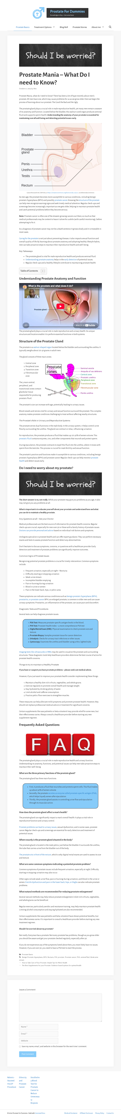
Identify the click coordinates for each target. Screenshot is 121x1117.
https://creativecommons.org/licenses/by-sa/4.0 (63, 193)
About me (96, 27)
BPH (45, 957)
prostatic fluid (25, 439)
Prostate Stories (80, 27)
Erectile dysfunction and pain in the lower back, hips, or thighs (51, 882)
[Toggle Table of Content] (41, 271)
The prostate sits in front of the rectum (35, 855)
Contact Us (110, 1113)
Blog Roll (64, 27)
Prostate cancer (70, 957)
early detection (70, 260)
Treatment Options (43, 27)
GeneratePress (40, 1113)
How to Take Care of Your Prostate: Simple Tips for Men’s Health (44, 963)
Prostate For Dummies (67, 11)
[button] (110, 27)
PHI (55, 957)
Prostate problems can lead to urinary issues (38, 827)
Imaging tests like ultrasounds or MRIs (35, 652)
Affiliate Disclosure (86, 1113)
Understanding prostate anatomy (40, 260)
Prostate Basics (22, 27)
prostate (61, 957)
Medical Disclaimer (70, 1113)
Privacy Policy (99, 1113)
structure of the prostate (89, 200)
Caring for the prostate (28, 238)
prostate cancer (61, 200)
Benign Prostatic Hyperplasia (32, 957)
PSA (78, 957)
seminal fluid (85, 957)
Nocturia (51, 957)
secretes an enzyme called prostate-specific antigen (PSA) (72, 793)
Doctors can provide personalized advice (36, 530)
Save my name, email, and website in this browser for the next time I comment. (54, 1046)
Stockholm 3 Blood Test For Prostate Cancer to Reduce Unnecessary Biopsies (35, 1090)
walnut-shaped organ (42, 347)
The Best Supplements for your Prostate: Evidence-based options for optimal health (51, 965)
